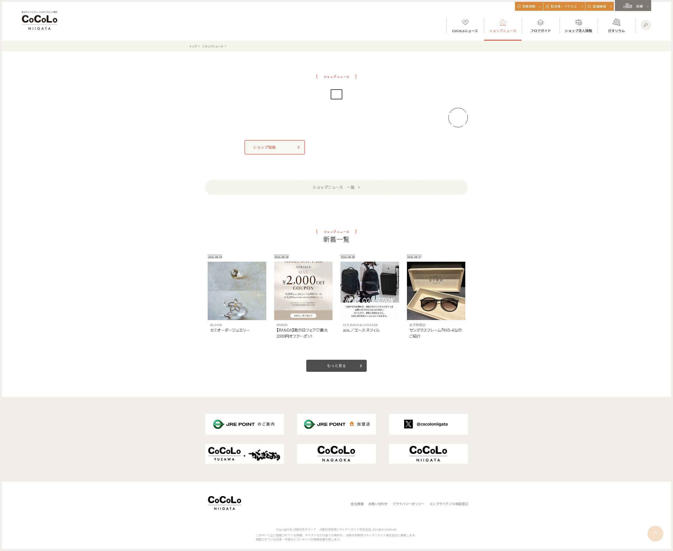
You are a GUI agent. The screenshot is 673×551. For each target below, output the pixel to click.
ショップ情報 (264, 147)
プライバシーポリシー (408, 503)
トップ (193, 46)
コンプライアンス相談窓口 (448, 503)
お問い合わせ (378, 503)
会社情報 (357, 503)
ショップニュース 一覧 (333, 187)
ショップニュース (212, 46)
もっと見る (336, 365)
